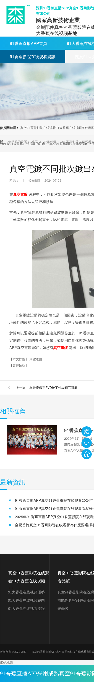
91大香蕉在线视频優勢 (26, 592)
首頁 (35, 141)
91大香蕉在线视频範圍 (26, 600)
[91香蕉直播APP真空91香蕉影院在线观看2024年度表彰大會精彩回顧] (32, 440)
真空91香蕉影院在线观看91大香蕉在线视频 (28, 581)
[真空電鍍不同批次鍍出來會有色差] (16, 14)
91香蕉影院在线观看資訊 (32, 56)
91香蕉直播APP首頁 (28, 43)
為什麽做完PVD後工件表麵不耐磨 (53, 387)
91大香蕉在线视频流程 (26, 608)
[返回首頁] (86, 454)
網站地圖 (6, 662)
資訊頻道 (50, 141)
